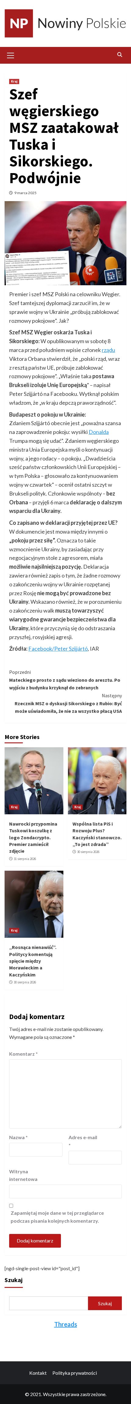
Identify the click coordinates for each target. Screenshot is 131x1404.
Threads (65, 1324)
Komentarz (23, 1054)
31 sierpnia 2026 (25, 859)
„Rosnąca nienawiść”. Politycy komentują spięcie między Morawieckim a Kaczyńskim (32, 961)
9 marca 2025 (25, 192)
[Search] (119, 54)
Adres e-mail (83, 1141)
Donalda (99, 431)
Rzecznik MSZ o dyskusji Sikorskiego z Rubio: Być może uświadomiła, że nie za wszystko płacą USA (68, 703)
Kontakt (38, 1373)
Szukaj (14, 1280)
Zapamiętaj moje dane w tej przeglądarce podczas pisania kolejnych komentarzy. (57, 1217)
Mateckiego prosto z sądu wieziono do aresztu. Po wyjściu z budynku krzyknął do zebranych (64, 680)
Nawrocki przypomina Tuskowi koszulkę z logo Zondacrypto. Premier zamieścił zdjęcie (33, 837)
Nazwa (18, 1137)
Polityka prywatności (74, 1373)
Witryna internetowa (23, 1175)
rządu (108, 350)
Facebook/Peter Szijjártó (58, 648)
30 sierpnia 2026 (88, 852)
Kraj (14, 81)
